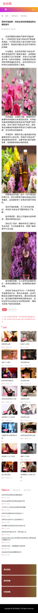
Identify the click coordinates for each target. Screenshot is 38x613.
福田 (5, 339)
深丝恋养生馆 (25, 362)
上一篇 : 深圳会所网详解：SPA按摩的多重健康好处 (18, 317)
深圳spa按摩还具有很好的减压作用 (13, 501)
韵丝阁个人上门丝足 (8, 456)
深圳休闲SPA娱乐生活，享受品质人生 (14, 532)
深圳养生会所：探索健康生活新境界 (13, 546)
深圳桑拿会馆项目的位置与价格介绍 (13, 526)
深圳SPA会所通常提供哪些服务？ (13, 495)
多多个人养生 (6, 362)
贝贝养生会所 (25, 380)
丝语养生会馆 (25, 417)
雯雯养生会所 (6, 344)
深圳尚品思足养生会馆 (28, 435)
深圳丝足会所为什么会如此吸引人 (13, 519)
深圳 (5, 451)
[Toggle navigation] (5, 9)
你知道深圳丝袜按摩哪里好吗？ (12, 552)
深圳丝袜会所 (12, 309)
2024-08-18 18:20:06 (9, 29)
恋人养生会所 (6, 474)
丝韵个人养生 (25, 344)
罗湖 (5, 393)
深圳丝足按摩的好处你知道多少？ (13, 513)
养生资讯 (24, 16)
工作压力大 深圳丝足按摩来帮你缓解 (14, 507)
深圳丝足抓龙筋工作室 (9, 399)
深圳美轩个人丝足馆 (8, 417)
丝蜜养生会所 (25, 399)
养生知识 (15, 16)
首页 (6, 16)
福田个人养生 (25, 456)
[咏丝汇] (9, 3)
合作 (33, 9)
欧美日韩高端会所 (7, 380)
